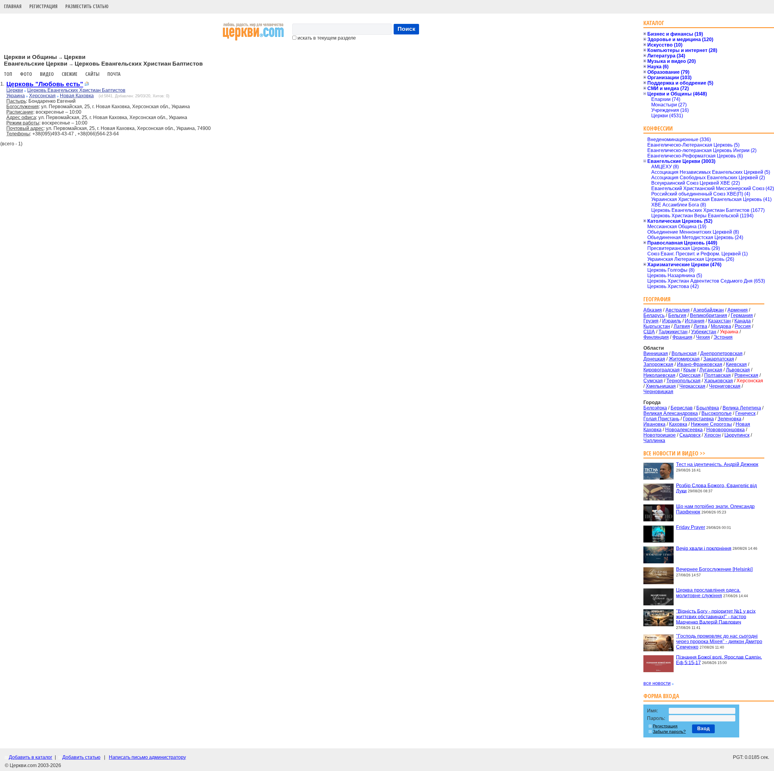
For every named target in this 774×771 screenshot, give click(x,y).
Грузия (651, 320)
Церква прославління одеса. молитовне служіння (708, 593)
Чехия (703, 337)
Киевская (736, 364)
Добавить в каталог (30, 757)
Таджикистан (673, 331)
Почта (114, 74)
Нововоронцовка (725, 429)
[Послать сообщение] (86, 84)
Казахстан (719, 320)
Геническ (745, 413)
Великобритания (708, 315)
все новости (657, 683)
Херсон (712, 435)
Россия (743, 326)
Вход (703, 728)
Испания (694, 320)
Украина (15, 95)
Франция (682, 337)
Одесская (690, 375)
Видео (47, 74)
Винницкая (655, 353)
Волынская (684, 353)
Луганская (710, 369)
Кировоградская (661, 369)
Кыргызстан (656, 326)
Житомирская (684, 358)
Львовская (738, 369)
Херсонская (42, 95)
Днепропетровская (721, 353)
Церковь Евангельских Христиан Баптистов (76, 90)
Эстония (723, 337)
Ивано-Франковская (699, 364)
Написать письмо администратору (147, 757)
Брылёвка (707, 407)
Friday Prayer (690, 527)
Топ (8, 74)
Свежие (69, 74)
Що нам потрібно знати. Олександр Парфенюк (715, 509)
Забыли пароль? (669, 731)
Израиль (671, 320)
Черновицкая (658, 391)
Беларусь (654, 315)
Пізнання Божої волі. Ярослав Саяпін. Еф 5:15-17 (719, 659)
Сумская (653, 380)
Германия (742, 315)
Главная (12, 6)
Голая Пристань (661, 418)
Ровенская (746, 375)
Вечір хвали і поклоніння (703, 548)
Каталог (653, 23)
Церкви (14, 90)
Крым (689, 369)
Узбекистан (703, 331)
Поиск (406, 29)
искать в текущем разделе (326, 37)
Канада (742, 320)
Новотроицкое (659, 435)
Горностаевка (698, 418)
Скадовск (690, 435)
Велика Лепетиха (742, 407)
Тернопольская (683, 380)
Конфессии (658, 128)
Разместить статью (87, 6)
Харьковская (718, 380)
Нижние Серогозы (711, 424)
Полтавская (717, 375)
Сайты (92, 74)
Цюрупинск (737, 435)
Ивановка (654, 424)
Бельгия (677, 315)
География (657, 299)
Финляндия (656, 337)
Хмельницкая (661, 386)
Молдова (721, 326)
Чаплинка (654, 440)
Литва (700, 326)
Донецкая (654, 358)
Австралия (677, 310)
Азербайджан (708, 310)
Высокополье (716, 413)
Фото (26, 74)
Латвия (682, 326)
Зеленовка (729, 418)
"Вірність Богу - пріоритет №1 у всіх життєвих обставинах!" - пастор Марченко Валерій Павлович (716, 616)
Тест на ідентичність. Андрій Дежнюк (717, 464)
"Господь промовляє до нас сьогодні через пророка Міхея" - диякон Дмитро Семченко (719, 641)
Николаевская (659, 375)
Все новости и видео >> (674, 453)
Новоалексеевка (684, 429)
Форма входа (661, 696)
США (649, 331)
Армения (737, 310)
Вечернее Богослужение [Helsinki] (714, 569)
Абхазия (652, 310)
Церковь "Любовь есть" (44, 83)
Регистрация (43, 6)
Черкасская (692, 386)
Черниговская (724, 386)
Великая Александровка (670, 413)
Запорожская (658, 364)
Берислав (682, 407)
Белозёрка (655, 407)
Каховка (678, 424)
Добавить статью (81, 757)
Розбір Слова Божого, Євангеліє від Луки (716, 488)
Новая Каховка (77, 95)
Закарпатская (718, 358)
